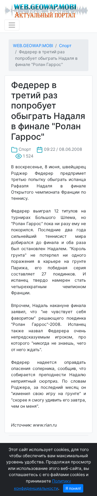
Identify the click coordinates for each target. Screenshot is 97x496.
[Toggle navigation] (11, 25)
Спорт (65, 45)
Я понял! (73, 488)
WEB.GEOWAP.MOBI (33, 45)
